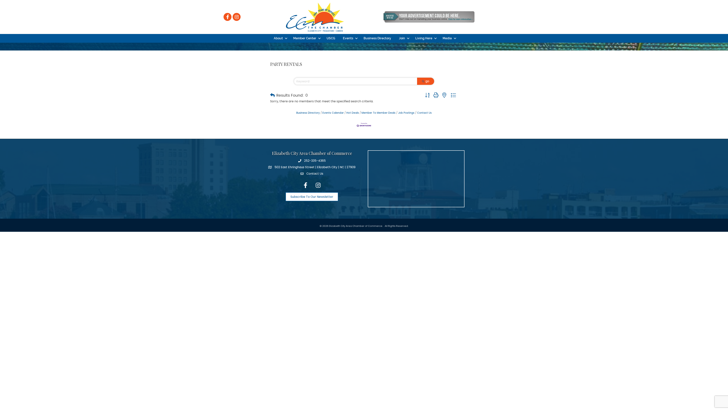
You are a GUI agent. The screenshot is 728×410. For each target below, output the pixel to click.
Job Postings (406, 113)
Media (447, 38)
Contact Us (424, 113)
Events (348, 38)
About (278, 38)
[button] (272, 95)
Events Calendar (333, 113)
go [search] (427, 81)
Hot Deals (352, 113)
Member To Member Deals (378, 113)
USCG (331, 38)
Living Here (423, 38)
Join (402, 38)
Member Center (304, 38)
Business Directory (377, 38)
